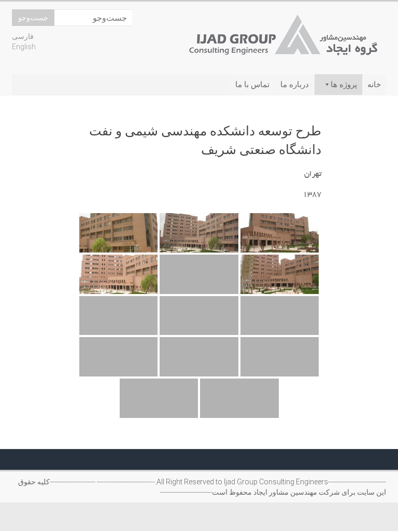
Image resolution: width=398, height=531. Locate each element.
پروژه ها (344, 84)
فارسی (23, 36)
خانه (374, 84)
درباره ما (294, 84)
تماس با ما (252, 84)
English (24, 47)
